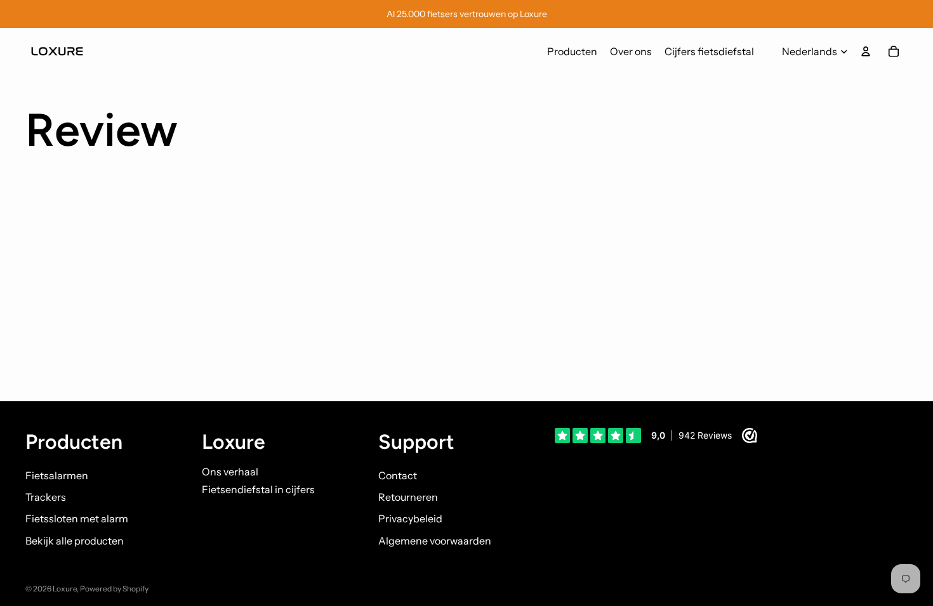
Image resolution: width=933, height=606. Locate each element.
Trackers (45, 497)
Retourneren (408, 497)
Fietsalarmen (56, 475)
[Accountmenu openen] (866, 51)
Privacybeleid (410, 518)
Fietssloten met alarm (76, 518)
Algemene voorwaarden (434, 540)
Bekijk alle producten (74, 540)
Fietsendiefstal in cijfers (258, 489)
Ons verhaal (230, 471)
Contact (397, 475)
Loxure (65, 588)
